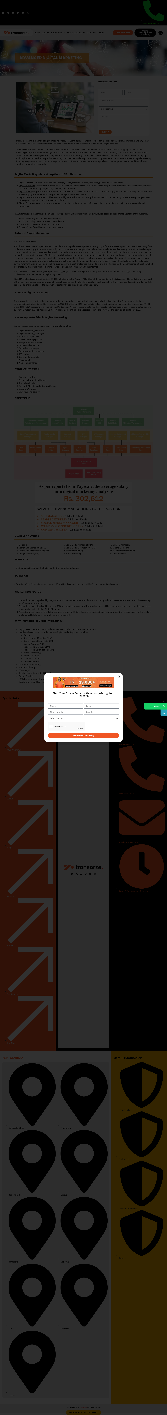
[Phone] (164, 713)
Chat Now (154, 706)
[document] (83, 707)
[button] (119, 676)
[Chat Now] (164, 706)
